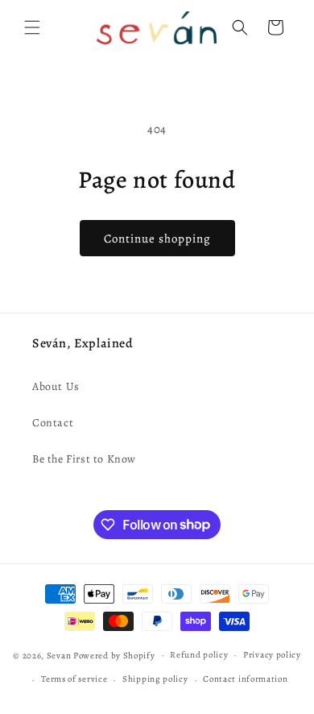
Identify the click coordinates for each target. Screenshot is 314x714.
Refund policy (199, 655)
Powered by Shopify (114, 655)
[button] (32, 27)
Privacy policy (272, 655)
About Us (56, 386)
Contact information (245, 679)
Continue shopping (157, 238)
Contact (52, 422)
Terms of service (74, 679)
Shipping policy (155, 679)
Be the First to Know (84, 459)
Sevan (59, 655)
